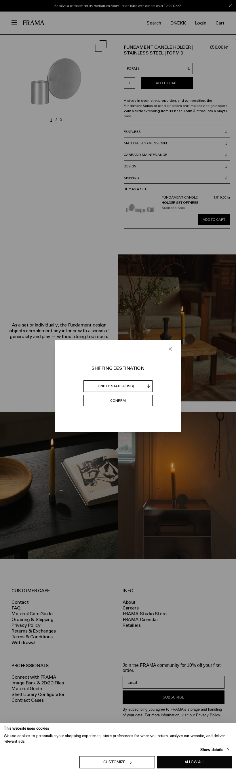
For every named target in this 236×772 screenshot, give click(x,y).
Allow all (194, 762)
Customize (114, 762)
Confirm (118, 401)
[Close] (170, 349)
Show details (211, 750)
